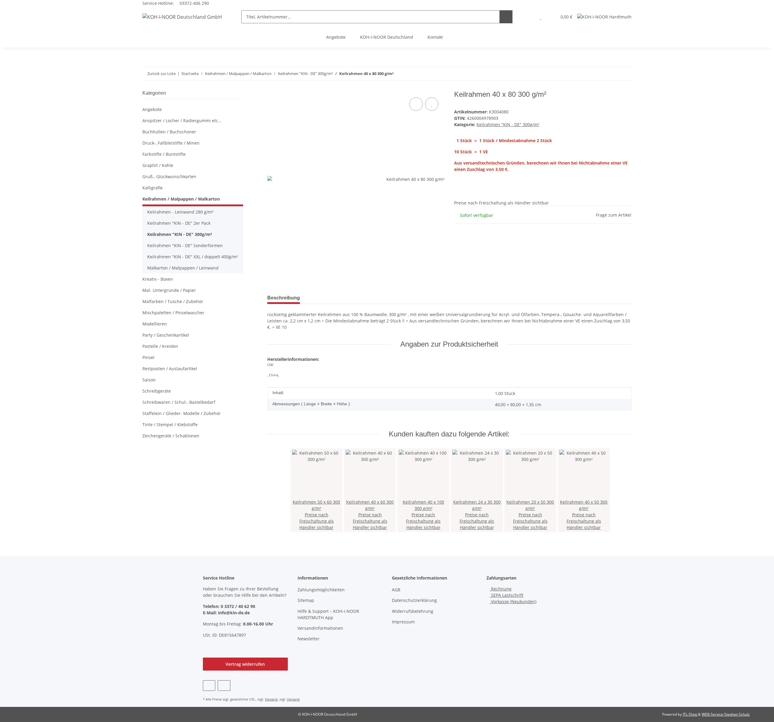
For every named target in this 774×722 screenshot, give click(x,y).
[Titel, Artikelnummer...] (505, 16)
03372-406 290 (193, 3)
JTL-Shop (690, 714)
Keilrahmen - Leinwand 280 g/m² (180, 212)
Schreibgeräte (156, 391)
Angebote (336, 37)
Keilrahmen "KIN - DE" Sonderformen (185, 245)
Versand (271, 699)
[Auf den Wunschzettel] (431, 104)
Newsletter (309, 639)
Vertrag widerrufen (245, 664)
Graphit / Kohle (157, 165)
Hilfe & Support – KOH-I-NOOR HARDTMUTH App (328, 614)
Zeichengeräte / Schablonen (170, 436)
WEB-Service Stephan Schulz (726, 714)
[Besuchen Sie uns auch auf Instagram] (224, 685)
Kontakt (435, 37)
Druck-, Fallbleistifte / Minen (171, 143)
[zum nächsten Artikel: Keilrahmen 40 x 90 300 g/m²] (612, 73)
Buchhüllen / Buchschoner (169, 132)
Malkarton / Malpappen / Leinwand (183, 268)
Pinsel (148, 357)
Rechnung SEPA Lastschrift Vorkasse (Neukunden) (513, 595)
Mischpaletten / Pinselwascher (173, 312)
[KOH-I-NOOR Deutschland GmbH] (182, 17)
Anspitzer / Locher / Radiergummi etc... (182, 120)
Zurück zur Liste (161, 73)
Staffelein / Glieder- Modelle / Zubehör (181, 413)
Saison (149, 380)
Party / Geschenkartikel (165, 335)
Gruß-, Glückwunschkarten (169, 176)
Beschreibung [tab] (283, 297)
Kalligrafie (152, 188)
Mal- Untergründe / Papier (169, 290)
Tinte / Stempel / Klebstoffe (170, 424)
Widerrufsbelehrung (412, 611)
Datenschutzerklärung (414, 600)
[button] (528, 16)
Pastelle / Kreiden (160, 346)
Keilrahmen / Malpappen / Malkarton (181, 199)
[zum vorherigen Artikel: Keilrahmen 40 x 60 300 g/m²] (625, 73)
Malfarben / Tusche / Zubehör (172, 301)
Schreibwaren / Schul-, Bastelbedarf (178, 402)
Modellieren (154, 324)
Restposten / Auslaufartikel (169, 368)
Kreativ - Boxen (157, 279)
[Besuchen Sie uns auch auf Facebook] (209, 685)
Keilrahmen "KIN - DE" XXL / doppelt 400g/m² (192, 257)
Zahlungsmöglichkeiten (321, 590)
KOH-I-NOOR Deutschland (386, 37)
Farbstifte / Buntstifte (164, 154)
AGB (396, 590)
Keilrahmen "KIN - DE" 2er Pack (178, 223)
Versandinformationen (320, 628)
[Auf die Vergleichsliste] (416, 104)
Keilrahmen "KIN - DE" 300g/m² (507, 124)
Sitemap (306, 600)
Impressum (403, 622)
